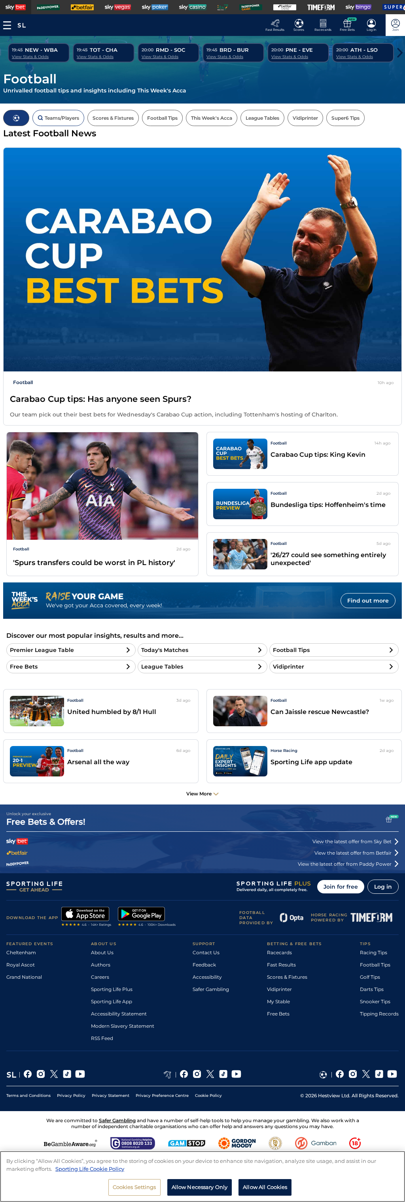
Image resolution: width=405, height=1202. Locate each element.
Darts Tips (372, 989)
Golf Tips (370, 977)
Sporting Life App (111, 1001)
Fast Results (281, 965)
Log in (383, 886)
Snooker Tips (375, 1001)
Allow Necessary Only (200, 1187)
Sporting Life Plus (111, 989)
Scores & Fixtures (287, 977)
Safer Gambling (211, 989)
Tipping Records (379, 1014)
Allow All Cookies (265, 1187)
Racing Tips (373, 952)
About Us (102, 952)
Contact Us (206, 952)
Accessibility (207, 977)
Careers (100, 977)
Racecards (279, 952)
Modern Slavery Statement (122, 1026)
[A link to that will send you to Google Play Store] (147, 917)
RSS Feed (102, 1038)
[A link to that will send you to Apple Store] (86, 917)
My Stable (278, 1001)
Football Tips (375, 965)
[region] (202, 1176)
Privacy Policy (71, 1095)
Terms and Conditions (28, 1095)
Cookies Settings (134, 1187)
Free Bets (278, 1014)
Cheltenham (21, 952)
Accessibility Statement (119, 1014)
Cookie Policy (208, 1095)
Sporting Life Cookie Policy (89, 1169)
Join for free (341, 886)
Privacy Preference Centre (162, 1095)
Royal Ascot (20, 965)
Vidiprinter (279, 989)
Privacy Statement (110, 1095)
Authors (100, 965)
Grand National (24, 977)
